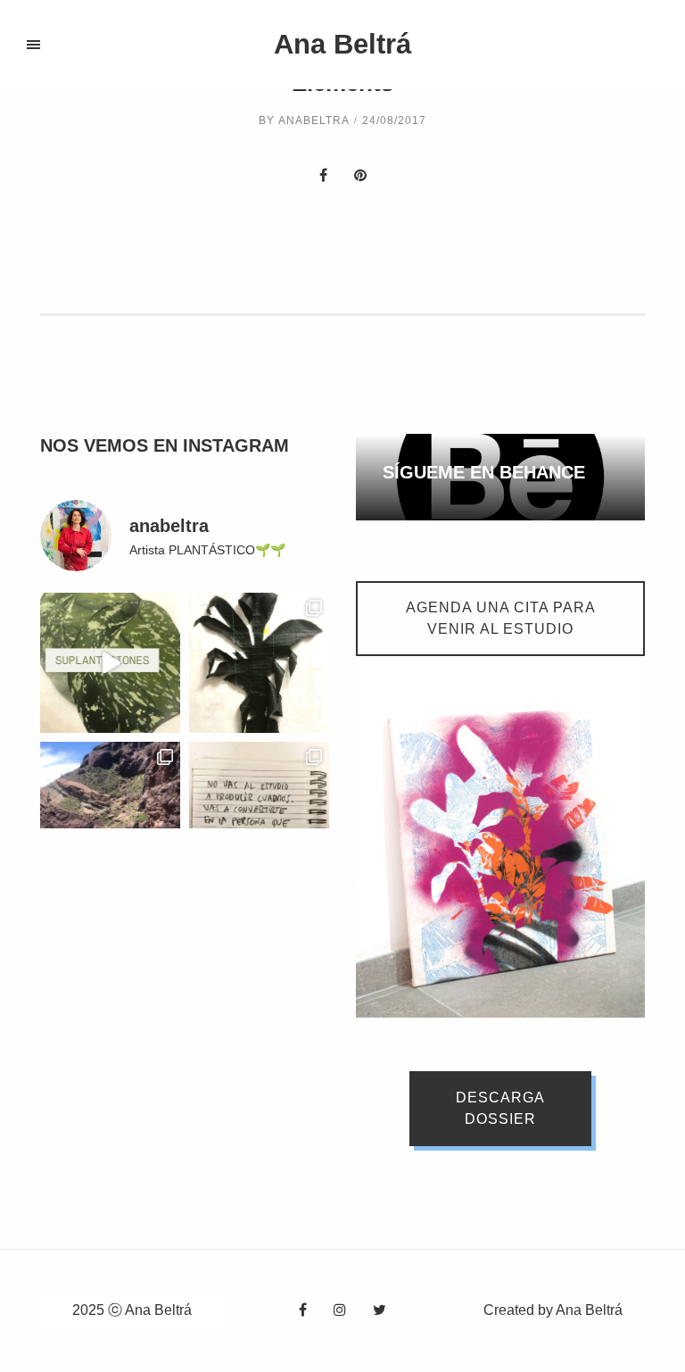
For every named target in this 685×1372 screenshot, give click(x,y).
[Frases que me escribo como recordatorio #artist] (259, 812)
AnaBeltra (314, 120)
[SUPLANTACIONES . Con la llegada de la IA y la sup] (110, 663)
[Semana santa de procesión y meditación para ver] (110, 812)
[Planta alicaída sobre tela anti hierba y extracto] (259, 663)
